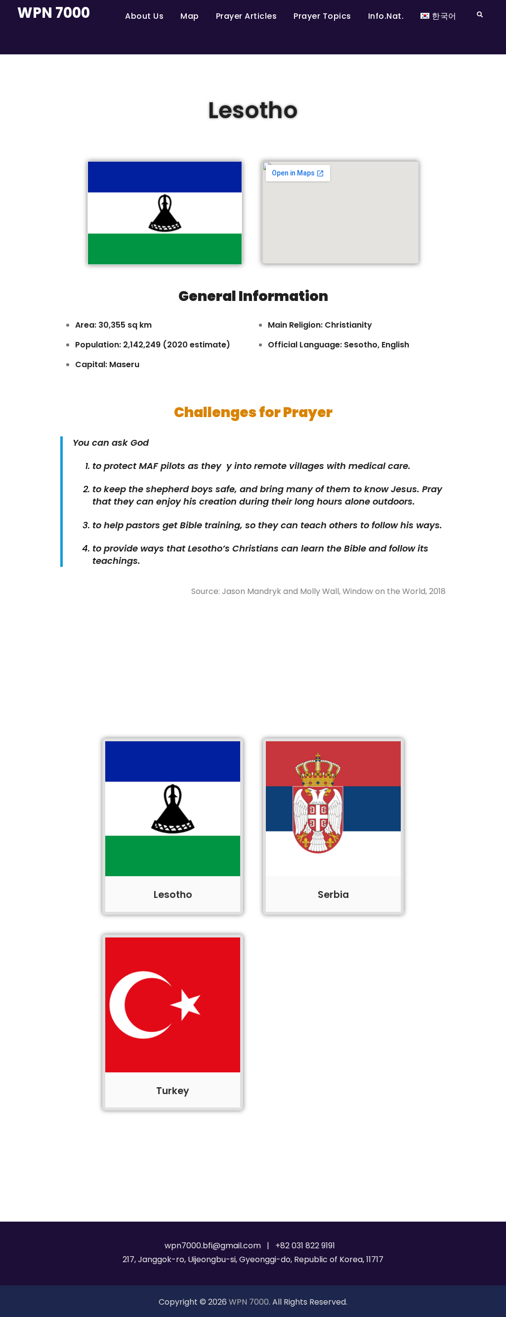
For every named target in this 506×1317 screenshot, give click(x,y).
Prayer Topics (322, 16)
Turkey (172, 1091)
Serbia (333, 894)
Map (189, 16)
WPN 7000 (53, 13)
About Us (144, 16)
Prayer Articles (246, 16)
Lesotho (173, 894)
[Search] (480, 14)
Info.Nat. (386, 16)
